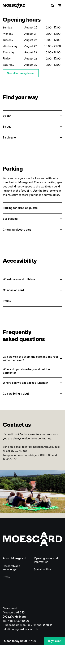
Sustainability (42, 569)
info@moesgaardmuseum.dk (42, 446)
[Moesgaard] (14, 5)
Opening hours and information (46, 560)
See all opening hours (20, 73)
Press (6, 577)
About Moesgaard (14, 558)
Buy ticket (54, 641)
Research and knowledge (11, 567)
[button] (52, 5)
